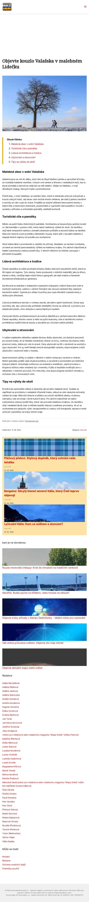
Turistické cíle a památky (24, 148)
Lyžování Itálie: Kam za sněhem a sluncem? (33, 524)
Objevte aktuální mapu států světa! (22, 667)
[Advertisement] (44, 31)
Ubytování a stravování (23, 157)
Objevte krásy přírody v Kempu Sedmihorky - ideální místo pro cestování (43, 617)
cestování (83, 430)
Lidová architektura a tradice (26, 153)
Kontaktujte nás (31, 421)
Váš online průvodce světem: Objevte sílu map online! (32, 642)
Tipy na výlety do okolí (23, 161)
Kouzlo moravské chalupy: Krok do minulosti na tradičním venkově (40, 567)
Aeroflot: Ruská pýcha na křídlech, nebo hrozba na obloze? (35, 592)
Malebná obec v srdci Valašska (27, 144)
